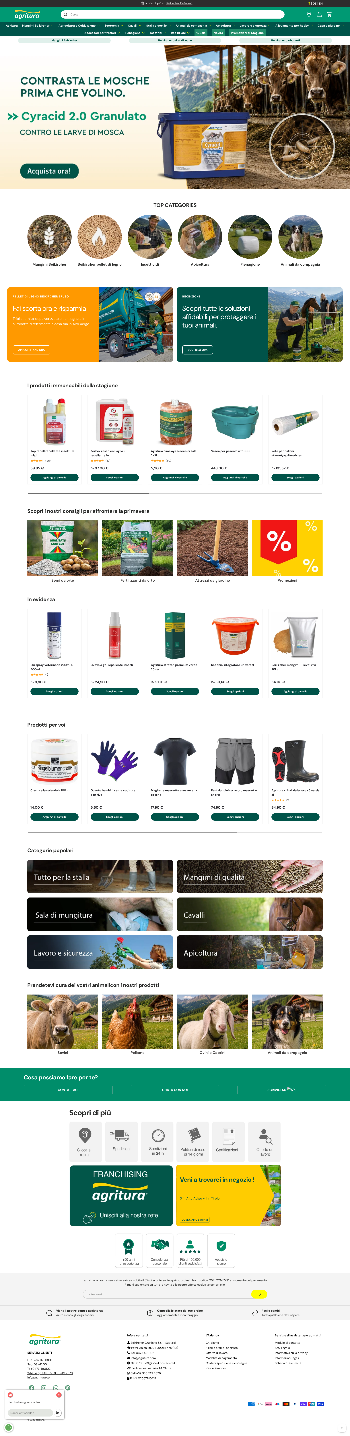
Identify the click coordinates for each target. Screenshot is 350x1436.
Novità (218, 33)
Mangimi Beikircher (36, 25)
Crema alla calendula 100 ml (50, 790)
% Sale (201, 33)
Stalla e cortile (156, 25)
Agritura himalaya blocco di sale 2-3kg (174, 453)
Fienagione (133, 33)
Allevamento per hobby (292, 25)
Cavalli (132, 25)
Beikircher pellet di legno (175, 40)
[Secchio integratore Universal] (235, 636)
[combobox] (173, 14)
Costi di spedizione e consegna (226, 1363)
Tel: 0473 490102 (38, 1369)
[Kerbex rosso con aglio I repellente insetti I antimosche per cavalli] (115, 422)
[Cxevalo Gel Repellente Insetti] (115, 636)
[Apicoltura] (200, 237)
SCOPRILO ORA (198, 350)
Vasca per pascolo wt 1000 (230, 451)
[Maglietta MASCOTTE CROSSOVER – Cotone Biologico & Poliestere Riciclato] (175, 761)
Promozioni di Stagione (247, 33)
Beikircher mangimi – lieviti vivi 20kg (293, 667)
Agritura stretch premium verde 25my (174, 667)
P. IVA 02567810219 (142, 1378)
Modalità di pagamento (221, 1358)
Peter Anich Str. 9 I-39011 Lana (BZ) (154, 1348)
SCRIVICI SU (276, 1090)
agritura (40, 1419)
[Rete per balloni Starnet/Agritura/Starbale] (295, 422)
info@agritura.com (39, 1377)
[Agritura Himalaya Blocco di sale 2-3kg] (175, 422)
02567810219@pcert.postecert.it (152, 1363)
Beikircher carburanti (285, 40)
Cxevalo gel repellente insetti (112, 665)
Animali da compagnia (191, 25)
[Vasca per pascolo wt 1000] (235, 422)
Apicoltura (223, 25)
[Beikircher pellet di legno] (99, 237)
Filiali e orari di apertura (222, 1348)
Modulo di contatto (287, 1343)
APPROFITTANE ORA (31, 350)
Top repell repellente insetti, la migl (52, 453)
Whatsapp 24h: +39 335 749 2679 (50, 1373)
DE (314, 3)
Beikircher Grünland (179, 3)
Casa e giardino (329, 25)
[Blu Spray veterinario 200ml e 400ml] (54, 636)
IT (309, 3)
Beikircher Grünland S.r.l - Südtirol (153, 1343)
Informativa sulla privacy (291, 1353)
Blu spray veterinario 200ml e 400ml (51, 667)
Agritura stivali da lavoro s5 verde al (295, 792)
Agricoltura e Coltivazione (77, 25)
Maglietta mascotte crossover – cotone (174, 792)
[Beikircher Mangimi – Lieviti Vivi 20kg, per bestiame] (295, 636)
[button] (329, 14)
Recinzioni (178, 33)
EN (321, 3)
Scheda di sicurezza (288, 1363)
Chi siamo (212, 1343)
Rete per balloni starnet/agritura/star (286, 453)
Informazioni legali (287, 1358)
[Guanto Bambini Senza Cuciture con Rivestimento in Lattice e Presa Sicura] (115, 761)
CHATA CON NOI (175, 1090)
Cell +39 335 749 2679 (145, 1373)
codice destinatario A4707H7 (151, 1368)
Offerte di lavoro (217, 1353)
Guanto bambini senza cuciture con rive (113, 792)
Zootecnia (112, 25)
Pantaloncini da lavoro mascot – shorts (234, 792)
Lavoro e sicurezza (253, 25)
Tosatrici (155, 33)
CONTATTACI (68, 1090)
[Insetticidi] (150, 237)
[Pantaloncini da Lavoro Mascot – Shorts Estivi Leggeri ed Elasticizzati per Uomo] (235, 761)
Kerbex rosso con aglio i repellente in (108, 453)
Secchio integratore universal (232, 665)
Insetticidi (150, 264)
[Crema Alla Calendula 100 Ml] (54, 761)
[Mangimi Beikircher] (49, 237)
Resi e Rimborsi (216, 1368)
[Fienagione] (250, 237)
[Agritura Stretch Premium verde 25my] (175, 636)
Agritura (12, 25)
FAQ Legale (282, 1348)
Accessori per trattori (100, 33)
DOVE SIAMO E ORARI (195, 1219)
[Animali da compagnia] (300, 237)
